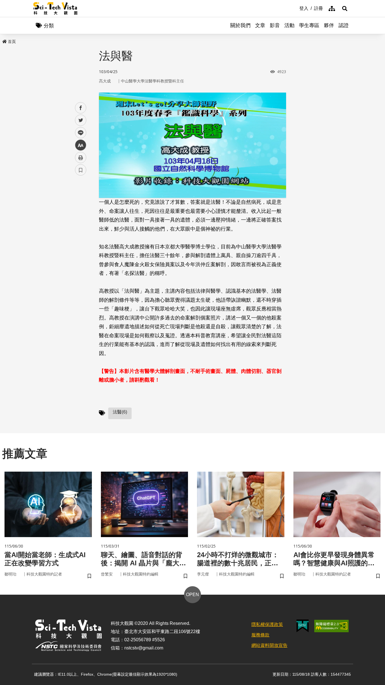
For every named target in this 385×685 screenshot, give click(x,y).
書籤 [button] (80, 170)
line (79, 132)
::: (295, 8)
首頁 (12, 41)
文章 (260, 25)
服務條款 (260, 635)
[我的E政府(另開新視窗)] (303, 626)
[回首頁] (55, 8)
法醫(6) (120, 412)
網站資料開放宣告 (269, 645)
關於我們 (240, 25)
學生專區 (309, 25)
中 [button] (80, 145)
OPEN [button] (192, 594)
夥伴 (329, 25)
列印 (80, 157)
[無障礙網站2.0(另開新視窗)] (331, 626)
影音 (275, 25)
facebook (80, 108)
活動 (289, 25)
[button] (344, 8)
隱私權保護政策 (267, 624)
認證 (343, 25)
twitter (80, 120)
